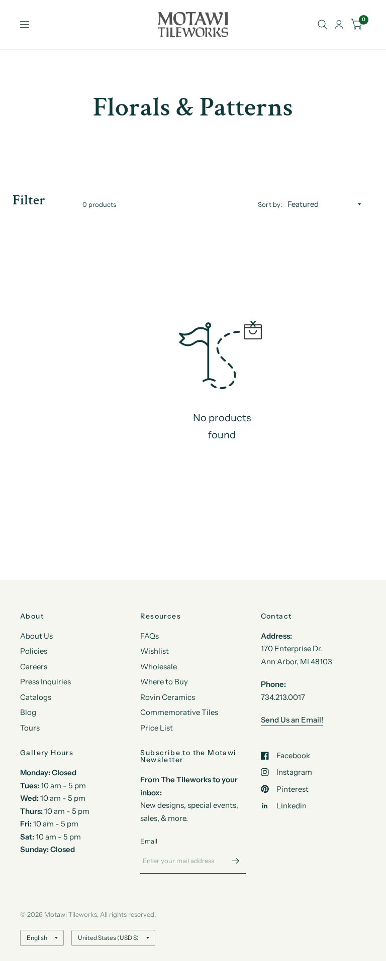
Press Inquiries (45, 681)
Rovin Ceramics (167, 697)
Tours (30, 728)
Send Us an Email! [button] (292, 720)
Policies (33, 651)
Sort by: (270, 204)
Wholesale (158, 666)
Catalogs (35, 697)
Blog (28, 712)
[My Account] (339, 24)
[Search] (322, 24)
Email (148, 841)
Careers (33, 666)
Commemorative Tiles (179, 712)
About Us (36, 636)
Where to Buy (164, 681)
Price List (156, 728)
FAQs (149, 636)
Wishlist (154, 651)
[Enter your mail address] (236, 861)
